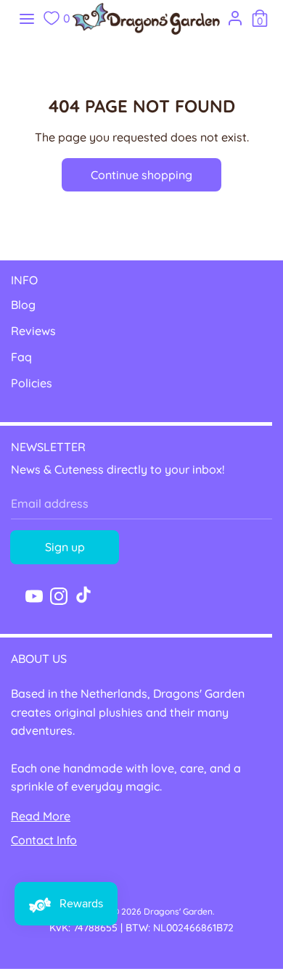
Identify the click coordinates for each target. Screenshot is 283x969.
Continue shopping (141, 175)
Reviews (33, 330)
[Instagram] (58, 594)
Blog (23, 304)
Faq (21, 357)
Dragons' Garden (178, 911)
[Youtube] (34, 594)
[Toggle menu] (27, 18)
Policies (31, 383)
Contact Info (44, 840)
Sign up (65, 547)
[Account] (235, 14)
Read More (40, 816)
